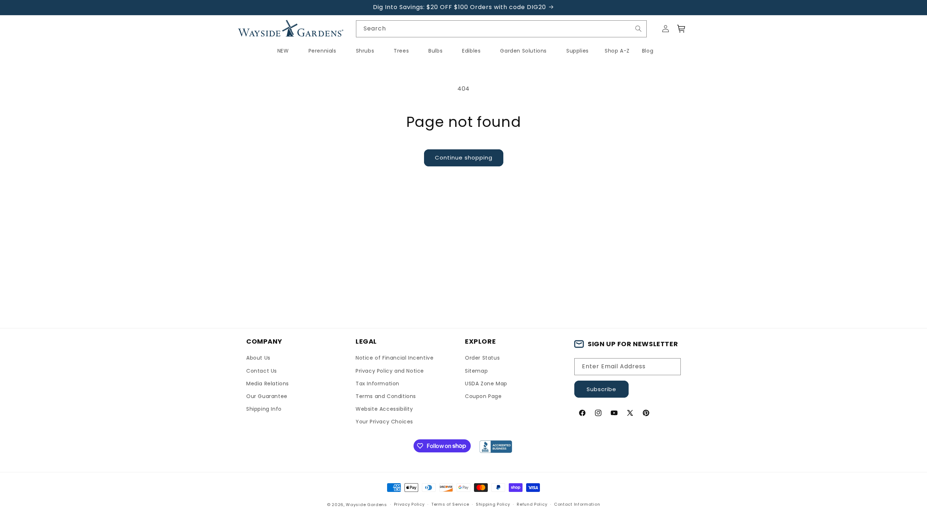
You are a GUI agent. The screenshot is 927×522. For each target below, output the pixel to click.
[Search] (638, 29)
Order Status (482, 357)
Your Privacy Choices (384, 421)
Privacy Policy (409, 504)
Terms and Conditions (386, 396)
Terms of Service (450, 504)
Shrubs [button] (365, 50)
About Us (258, 357)
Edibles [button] (471, 50)
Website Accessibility (384, 409)
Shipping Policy (493, 504)
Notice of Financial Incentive (394, 357)
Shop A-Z (617, 50)
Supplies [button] (577, 50)
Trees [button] (401, 50)
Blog (647, 50)
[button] (681, 29)
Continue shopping (463, 157)
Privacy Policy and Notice (390, 370)
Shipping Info (264, 409)
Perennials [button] (322, 50)
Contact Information (577, 504)
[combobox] (501, 29)
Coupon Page (483, 396)
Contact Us (261, 370)
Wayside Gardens (366, 505)
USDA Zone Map (486, 383)
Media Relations (267, 383)
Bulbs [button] (435, 50)
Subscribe (601, 389)
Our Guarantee (267, 396)
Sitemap (476, 370)
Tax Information (377, 383)
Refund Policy (532, 504)
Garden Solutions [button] (523, 50)
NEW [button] (283, 50)
